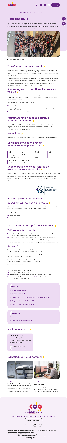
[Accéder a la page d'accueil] (11, 5)
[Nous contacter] (64, 24)
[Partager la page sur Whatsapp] (45, 12)
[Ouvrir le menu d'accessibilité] (45, 5)
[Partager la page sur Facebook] (41, 12)
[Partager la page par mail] (34, 12)
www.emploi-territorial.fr (33, 276)
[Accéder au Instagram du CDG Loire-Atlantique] (35, 425)
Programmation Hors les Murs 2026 (23, 301)
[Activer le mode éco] (41, 5)
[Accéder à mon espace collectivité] (49, 5)
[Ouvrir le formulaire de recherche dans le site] (37, 5)
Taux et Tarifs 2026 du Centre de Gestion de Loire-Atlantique (30, 297)
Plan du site (47, 436)
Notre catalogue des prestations (22, 320)
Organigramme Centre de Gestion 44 (23, 304)
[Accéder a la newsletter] (64, 19)
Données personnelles (51, 430)
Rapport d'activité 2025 (19, 290)
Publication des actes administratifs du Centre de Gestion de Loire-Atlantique (20, 384)
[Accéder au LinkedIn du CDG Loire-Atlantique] (40, 425)
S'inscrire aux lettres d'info (33, 420)
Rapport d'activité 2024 (19, 294)
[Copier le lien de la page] (30, 12)
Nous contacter (17, 317)
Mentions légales (41, 430)
